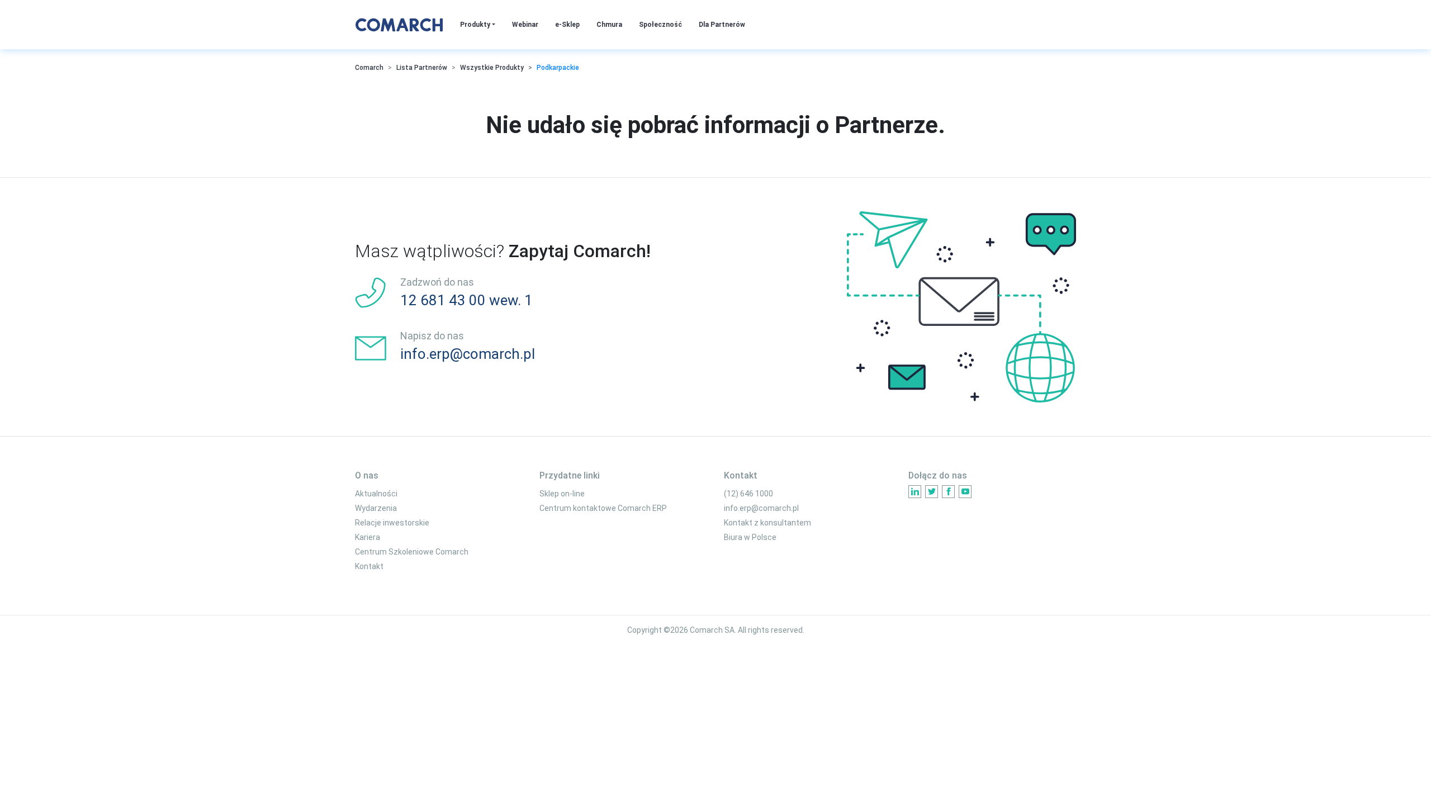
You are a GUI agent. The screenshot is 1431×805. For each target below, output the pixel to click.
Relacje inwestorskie (392, 522)
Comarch (369, 68)
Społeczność (660, 25)
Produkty (476, 25)
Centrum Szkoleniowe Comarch (411, 551)
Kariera (367, 537)
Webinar (525, 25)
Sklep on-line (562, 493)
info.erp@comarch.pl (467, 353)
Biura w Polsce (750, 537)
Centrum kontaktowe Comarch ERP (603, 508)
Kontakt (369, 566)
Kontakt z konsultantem (767, 522)
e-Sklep (567, 25)
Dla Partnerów (722, 25)
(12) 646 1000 (748, 493)
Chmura (609, 25)
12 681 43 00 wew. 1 (466, 300)
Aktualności (376, 493)
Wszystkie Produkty (492, 68)
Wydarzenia (376, 508)
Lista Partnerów (421, 68)
